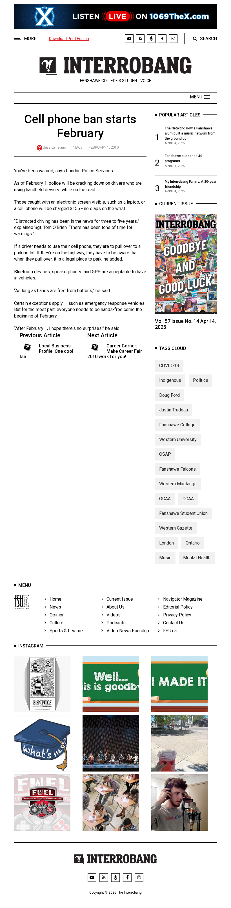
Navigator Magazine (181, 599)
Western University (178, 439)
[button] (200, 97)
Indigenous (170, 380)
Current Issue (118, 599)
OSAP (165, 454)
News (77, 147)
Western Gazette (175, 528)
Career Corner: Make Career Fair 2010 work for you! (114, 351)
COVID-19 (169, 365)
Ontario (193, 543)
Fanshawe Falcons (177, 469)
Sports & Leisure (64, 630)
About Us (114, 607)
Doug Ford (169, 395)
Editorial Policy (176, 607)
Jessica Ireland (54, 147)
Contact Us (172, 622)
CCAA (188, 498)
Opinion (55, 615)
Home (53, 599)
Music (165, 557)
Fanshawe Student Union (183, 513)
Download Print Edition (69, 38)
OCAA (165, 498)
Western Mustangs (178, 483)
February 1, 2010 (104, 147)
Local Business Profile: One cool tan (46, 351)
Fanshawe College (177, 424)
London (166, 543)
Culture (54, 622)
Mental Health (196, 557)
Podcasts (114, 622)
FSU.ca (168, 630)
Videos (112, 615)
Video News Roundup (126, 630)
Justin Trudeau (173, 410)
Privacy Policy (175, 615)
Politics (200, 380)
